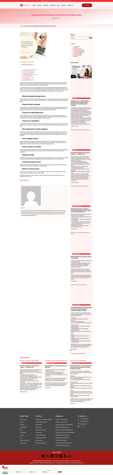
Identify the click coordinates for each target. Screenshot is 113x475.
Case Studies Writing (41, 435)
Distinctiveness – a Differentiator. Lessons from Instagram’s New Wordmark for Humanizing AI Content (80, 103)
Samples (63, 5)
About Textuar (23, 419)
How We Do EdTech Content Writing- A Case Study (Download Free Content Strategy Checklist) (81, 309)
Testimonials (23, 432)
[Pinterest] (61, 456)
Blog (58, 5)
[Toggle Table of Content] (21, 67)
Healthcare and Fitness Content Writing (65, 432)
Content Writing (77, 52)
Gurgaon (62, 460)
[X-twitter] (47, 456)
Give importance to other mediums (30, 74)
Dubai (79, 460)
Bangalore (48, 460)
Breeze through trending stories (29, 69)
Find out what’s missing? (28, 71)
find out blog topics (30, 124)
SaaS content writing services (63, 445)
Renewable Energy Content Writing (64, 424)
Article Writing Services (41, 422)
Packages (22, 424)
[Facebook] (43, 456)
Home (34, 5)
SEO (75, 56)
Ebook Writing (77, 55)
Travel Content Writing (61, 440)
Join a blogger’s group (27, 75)
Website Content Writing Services (44, 419)
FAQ (21, 437)
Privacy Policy (23, 443)
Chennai (53, 460)
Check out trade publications (29, 72)
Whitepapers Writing (41, 437)
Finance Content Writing (61, 419)
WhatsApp (5, 473)
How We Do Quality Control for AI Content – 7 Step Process (80, 153)
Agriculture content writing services (64, 443)
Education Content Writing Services (64, 430)
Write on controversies (28, 80)
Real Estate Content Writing (62, 435)
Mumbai (58, 460)
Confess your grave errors (28, 79)
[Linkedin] (52, 456)
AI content (76, 46)
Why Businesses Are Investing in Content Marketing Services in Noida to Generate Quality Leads (81, 210)
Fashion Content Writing (61, 422)
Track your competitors (28, 73)
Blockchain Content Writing (62, 427)
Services (46, 5)
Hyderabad (74, 460)
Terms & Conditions (24, 440)
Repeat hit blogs (26, 78)
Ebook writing (39, 440)
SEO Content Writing (41, 430)
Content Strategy (78, 51)
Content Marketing (78, 50)
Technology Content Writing (62, 437)
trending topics (30, 116)
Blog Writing (76, 48)
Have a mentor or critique (28, 76)
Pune (70, 460)
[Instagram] (56, 456)
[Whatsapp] (69, 456)
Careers (22, 435)
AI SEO (75, 47)
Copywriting (76, 53)
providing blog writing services (49, 107)
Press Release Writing (41, 443)
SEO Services (39, 432)
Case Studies (23, 427)
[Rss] (65, 456)
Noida (66, 460)
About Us (39, 5)
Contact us (70, 5)
